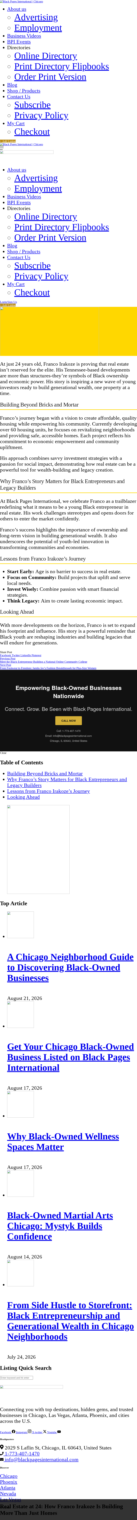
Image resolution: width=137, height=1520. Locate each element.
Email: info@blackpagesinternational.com (68, 736)
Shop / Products (23, 90)
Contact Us (18, 96)
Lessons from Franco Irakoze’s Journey (48, 791)
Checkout (32, 132)
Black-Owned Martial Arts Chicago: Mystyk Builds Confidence (60, 1225)
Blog (12, 85)
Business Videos (24, 36)
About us (16, 9)
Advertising (36, 17)
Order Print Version (50, 77)
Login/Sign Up (8, 301)
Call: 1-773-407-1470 (69, 731)
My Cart (16, 123)
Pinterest (36, 655)
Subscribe (32, 105)
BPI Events (19, 41)
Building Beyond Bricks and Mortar (45, 773)
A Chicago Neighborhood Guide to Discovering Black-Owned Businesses (70, 967)
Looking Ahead (23, 797)
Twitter (16, 655)
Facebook (6, 655)
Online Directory (45, 56)
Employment (38, 28)
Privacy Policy (41, 115)
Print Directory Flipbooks (61, 66)
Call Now (68, 721)
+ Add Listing (8, 141)
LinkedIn (26, 655)
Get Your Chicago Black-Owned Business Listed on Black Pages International (70, 1057)
